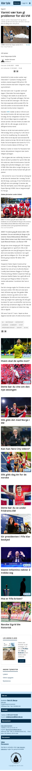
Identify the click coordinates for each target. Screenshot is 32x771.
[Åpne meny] (30, 3)
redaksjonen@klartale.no (14, 717)
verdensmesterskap (8, 327)
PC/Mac (25, 649)
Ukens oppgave (8, 678)
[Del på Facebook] (14, 71)
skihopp (19, 327)
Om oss (3, 702)
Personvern (5, 744)
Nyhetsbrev (7, 681)
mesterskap (9, 322)
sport (21, 325)
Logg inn (25, 3)
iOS (22, 651)
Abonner (17, 3)
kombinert (13, 325)
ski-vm (26, 327)
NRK (8, 112)
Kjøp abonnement (6, 726)
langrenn (5, 325)
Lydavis (5, 674)
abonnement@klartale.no (13, 729)
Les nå (22, 661)
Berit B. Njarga (12, 700)
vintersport (19, 322)
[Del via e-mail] (17, 71)
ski (3, 322)
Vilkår (3, 742)
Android (21, 653)
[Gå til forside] (6, 3)
